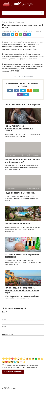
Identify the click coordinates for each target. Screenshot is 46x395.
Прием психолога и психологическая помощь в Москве (19, 128)
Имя (4, 312)
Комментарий (7, 334)
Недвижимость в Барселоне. (20, 193)
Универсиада (27, 31)
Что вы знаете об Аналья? (18, 223)
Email (4, 319)
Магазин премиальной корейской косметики (22, 255)
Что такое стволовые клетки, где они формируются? (22, 160)
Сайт (4, 327)
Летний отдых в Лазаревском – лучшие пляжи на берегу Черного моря (22, 290)
